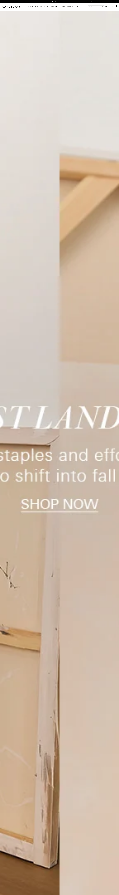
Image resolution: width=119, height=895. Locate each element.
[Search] (96, 6)
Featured (74, 6)
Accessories (58, 6)
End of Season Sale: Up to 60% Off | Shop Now (98, 1)
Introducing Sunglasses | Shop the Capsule (20, 1)
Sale (78, 6)
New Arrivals (30, 6)
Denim (48, 6)
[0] (116, 6)
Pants (41, 6)
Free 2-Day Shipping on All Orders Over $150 (59, 1)
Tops (45, 6)
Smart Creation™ (66, 6)
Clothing (37, 6)
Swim (52, 6)
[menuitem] (30, 6)
